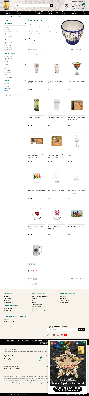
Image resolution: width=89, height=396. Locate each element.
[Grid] (34, 49)
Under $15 (9, 43)
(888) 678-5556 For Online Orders (40, 296)
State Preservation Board (10, 321)
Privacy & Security (36, 306)
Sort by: (73, 49)
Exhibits (8, 72)
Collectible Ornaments (8, 12)
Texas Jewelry (19, 12)
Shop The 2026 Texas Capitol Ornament (67, 389)
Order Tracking (7, 298)
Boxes (7, 29)
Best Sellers (9, 56)
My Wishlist (7, 300)
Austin (8, 70)
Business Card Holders (11, 31)
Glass (7, 90)
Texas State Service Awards (38, 311)
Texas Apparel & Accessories (39, 12)
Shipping (34, 302)
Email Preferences (8, 302)
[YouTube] (65, 335)
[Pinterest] (61, 335)
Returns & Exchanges (37, 304)
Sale (7, 61)
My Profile (6, 296)
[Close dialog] (85, 341)
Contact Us (34, 298)
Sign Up (81, 329)
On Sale (84, 12)
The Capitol (6, 319)
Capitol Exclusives (64, 300)
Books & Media (50, 12)
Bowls (7, 27)
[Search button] (51, 5)
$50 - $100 (9, 50)
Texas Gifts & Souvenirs (74, 12)
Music (7, 75)
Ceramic (8, 88)
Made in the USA (64, 302)
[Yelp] (58, 335)
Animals (8, 68)
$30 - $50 (8, 47)
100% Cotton (9, 84)
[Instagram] (54, 335)
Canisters (8, 34)
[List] (36, 49)
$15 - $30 (8, 45)
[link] (67, 363)
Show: (29, 54)
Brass (7, 86)
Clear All (8, 96)
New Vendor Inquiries (37, 308)
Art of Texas (63, 12)
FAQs (33, 300)
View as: (30, 49)
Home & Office (28, 12)
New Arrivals (63, 296)
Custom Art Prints (8, 308)
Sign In (83, 1)
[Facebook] (51, 335)
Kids (57, 12)
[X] (47, 335)
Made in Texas (10, 59)
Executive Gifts (7, 310)
